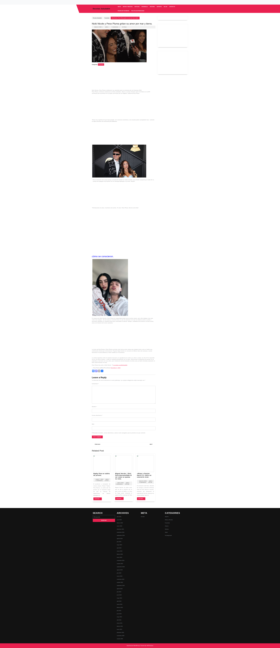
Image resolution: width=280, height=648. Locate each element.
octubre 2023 (120, 563)
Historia (152, 6)
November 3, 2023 (115, 367)
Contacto (172, 6)
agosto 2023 (120, 569)
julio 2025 (119, 516)
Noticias (137, 6)
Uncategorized (168, 535)
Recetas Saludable (101, 9)
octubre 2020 (120, 638)
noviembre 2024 (120, 532)
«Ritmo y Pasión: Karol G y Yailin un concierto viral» (144, 475)
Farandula (144, 6)
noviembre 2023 (120, 560)
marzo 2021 (119, 623)
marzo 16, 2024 (142, 481)
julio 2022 (119, 591)
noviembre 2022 (120, 579)
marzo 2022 (119, 604)
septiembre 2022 (121, 585)
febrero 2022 (120, 607)
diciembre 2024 (120, 529)
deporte (159, 6)
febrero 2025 (120, 522)
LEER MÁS (98, 499)
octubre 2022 (120, 582)
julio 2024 (119, 541)
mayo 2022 (119, 598)
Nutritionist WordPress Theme (135, 645)
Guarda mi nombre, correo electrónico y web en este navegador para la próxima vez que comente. (119, 432)
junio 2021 (119, 613)
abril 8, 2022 (120, 482)
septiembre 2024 (121, 535)
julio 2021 (119, 610)
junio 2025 (119, 519)
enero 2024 (119, 557)
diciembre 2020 (120, 632)
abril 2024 (119, 548)
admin (106, 27)
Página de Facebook (123, 10)
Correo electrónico (97, 415)
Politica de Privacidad (137, 10)
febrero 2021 (120, 626)
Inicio (119, 6)
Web (93, 424)
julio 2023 (119, 573)
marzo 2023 (119, 576)
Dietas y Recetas (127, 6)
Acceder (143, 516)
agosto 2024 (120, 538)
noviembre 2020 (120, 635)
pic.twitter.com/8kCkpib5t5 (120, 365)
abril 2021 (119, 620)
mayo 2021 (119, 616)
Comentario (95, 383)
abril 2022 (119, 601)
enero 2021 (119, 629)
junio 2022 (119, 594)
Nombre (94, 406)
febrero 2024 (120, 554)
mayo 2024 (119, 544)
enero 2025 (119, 526)
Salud (165, 6)
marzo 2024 (119, 551)
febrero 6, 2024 (98, 27)
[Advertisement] (124, 78)
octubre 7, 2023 (99, 479)
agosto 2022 (120, 588)
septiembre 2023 (121, 566)
